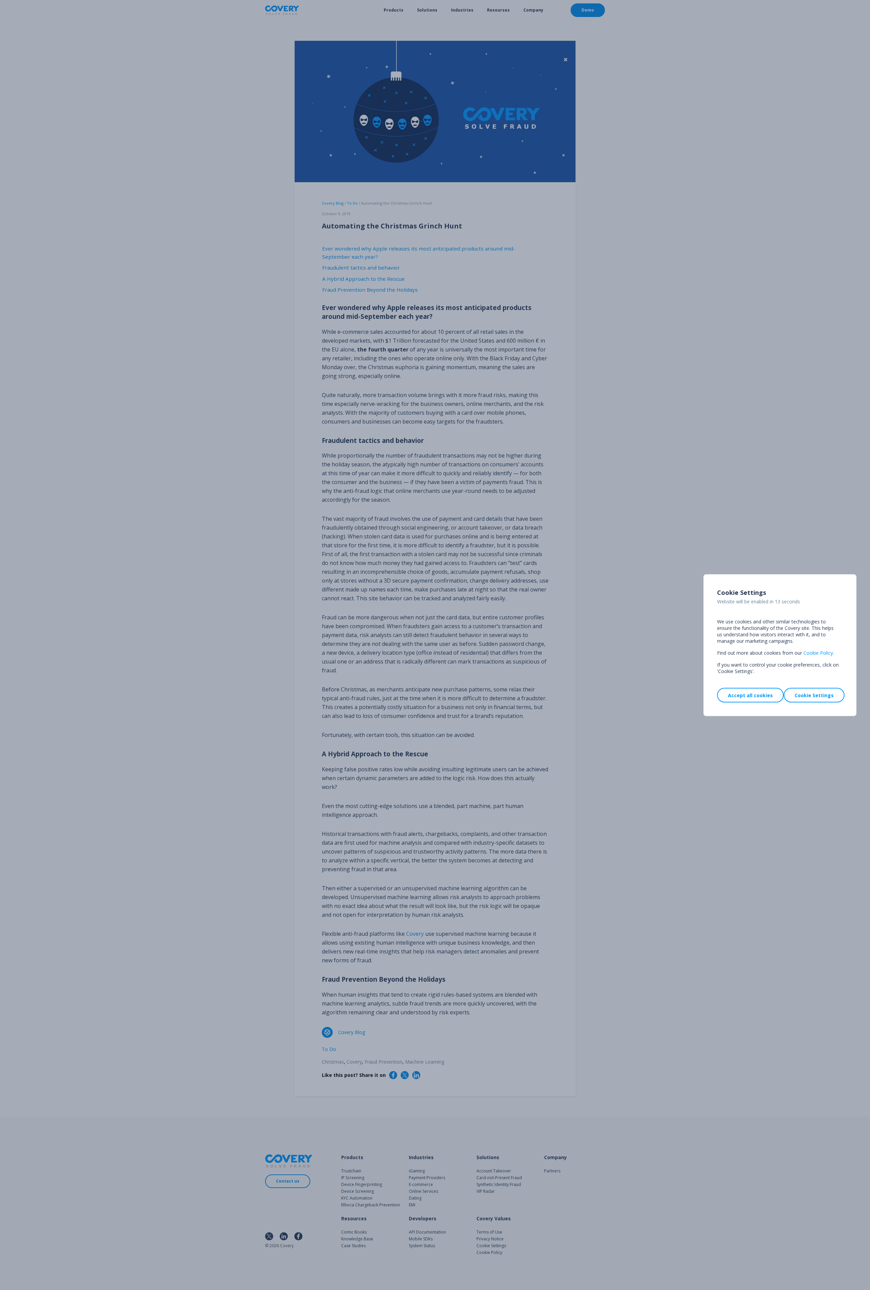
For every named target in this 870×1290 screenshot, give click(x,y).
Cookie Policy (818, 652)
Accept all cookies (750, 695)
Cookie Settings (814, 695)
